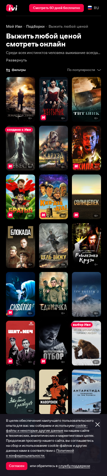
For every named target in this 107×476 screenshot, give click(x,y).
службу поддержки (74, 466)
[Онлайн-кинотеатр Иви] (13, 8)
